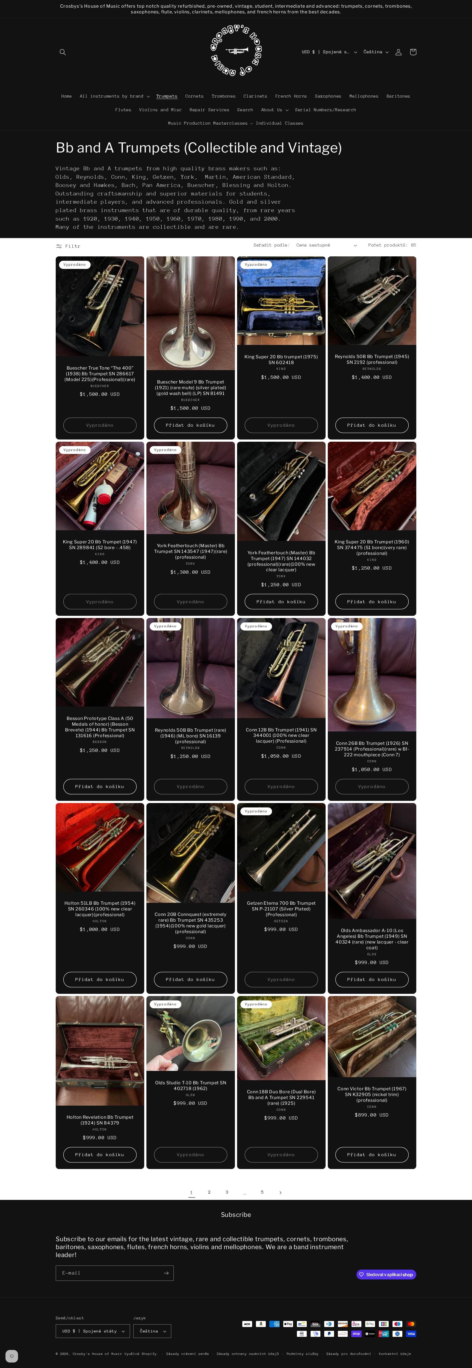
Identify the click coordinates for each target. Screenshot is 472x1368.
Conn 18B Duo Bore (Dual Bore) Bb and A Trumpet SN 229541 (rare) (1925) (281, 1097)
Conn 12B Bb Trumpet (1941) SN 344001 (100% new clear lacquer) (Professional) (281, 735)
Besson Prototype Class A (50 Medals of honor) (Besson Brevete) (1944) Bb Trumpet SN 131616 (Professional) (100, 727)
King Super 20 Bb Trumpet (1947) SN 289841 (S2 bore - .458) (100, 544)
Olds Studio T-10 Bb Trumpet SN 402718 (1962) (190, 1085)
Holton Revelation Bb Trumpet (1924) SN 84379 (100, 1120)
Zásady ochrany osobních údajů (248, 1354)
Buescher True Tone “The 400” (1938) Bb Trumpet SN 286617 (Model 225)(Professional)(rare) (99, 373)
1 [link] (191, 1192)
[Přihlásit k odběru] (166, 1273)
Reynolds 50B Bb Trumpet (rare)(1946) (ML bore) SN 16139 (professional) (190, 735)
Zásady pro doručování (348, 1354)
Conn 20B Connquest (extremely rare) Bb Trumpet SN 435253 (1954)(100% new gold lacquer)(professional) (191, 923)
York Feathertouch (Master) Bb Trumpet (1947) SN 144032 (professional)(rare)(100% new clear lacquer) (281, 561)
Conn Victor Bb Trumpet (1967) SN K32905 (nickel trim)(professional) (372, 1094)
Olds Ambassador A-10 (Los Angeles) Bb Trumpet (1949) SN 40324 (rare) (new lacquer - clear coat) (372, 939)
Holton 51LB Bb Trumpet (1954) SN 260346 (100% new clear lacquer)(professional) (100, 908)
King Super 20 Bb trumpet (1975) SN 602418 (281, 359)
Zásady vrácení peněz (187, 1354)
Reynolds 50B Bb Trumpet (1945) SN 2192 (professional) (372, 359)
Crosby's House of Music (97, 1354)
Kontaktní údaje (395, 1354)
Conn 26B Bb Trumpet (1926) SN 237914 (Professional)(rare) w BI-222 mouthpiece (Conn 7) (372, 748)
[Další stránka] (280, 1192)
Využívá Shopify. (142, 1354)
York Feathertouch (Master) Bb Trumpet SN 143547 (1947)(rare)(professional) (191, 551)
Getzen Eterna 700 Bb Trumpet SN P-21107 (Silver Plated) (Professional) (281, 908)
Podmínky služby (303, 1354)
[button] (63, 52)
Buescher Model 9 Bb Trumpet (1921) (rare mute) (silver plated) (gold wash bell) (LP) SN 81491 (190, 387)
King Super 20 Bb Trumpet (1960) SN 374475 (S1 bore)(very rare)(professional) (372, 547)
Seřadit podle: (272, 245)
